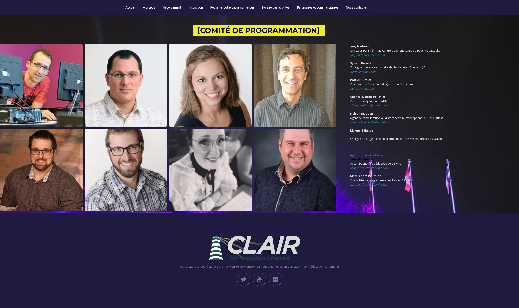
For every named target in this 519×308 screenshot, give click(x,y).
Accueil (130, 7)
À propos (149, 7)
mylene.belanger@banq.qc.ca (370, 155)
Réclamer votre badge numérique (232, 7)
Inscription (196, 7)
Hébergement (172, 7)
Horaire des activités (276, 7)
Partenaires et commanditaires (317, 7)
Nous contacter (356, 7)
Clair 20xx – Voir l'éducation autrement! (313, 266)
